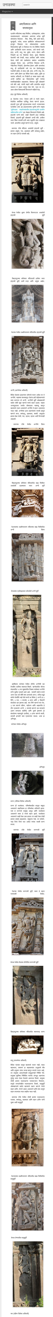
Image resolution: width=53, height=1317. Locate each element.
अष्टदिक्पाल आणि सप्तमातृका (27, 26)
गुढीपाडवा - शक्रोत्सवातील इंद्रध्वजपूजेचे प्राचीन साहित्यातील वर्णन (28, 111)
